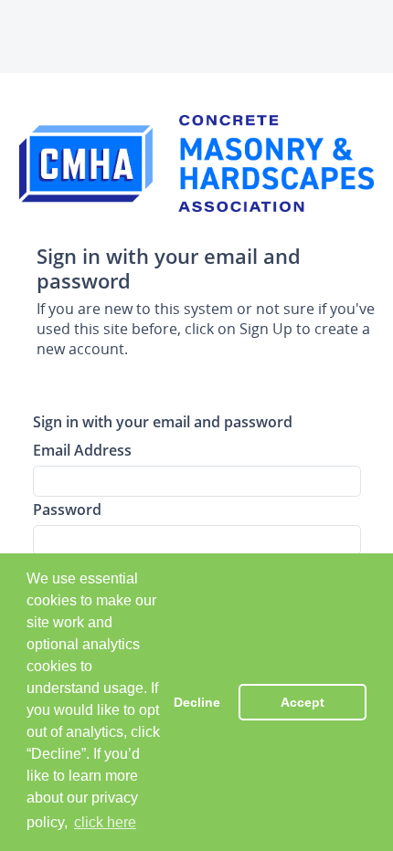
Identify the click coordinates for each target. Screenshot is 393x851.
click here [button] (105, 822)
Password (67, 509)
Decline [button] (197, 702)
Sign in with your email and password (162, 421)
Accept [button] (302, 702)
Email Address (82, 449)
